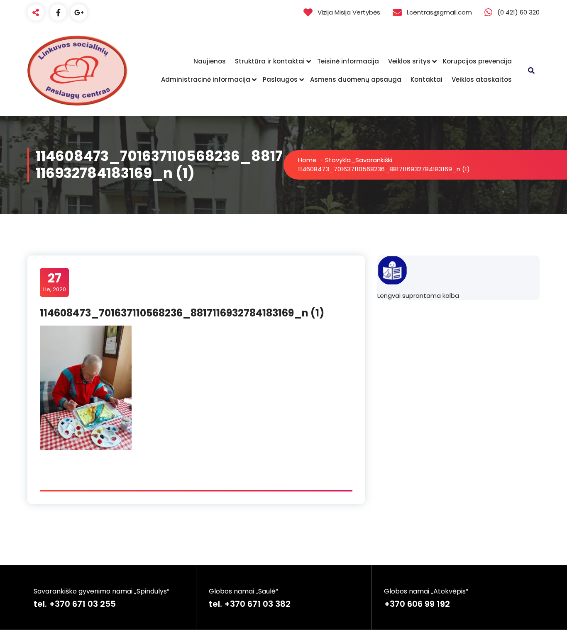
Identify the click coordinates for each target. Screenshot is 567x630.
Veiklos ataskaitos (482, 79)
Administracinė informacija (205, 79)
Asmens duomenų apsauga (355, 79)
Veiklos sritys (409, 61)
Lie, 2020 (54, 282)
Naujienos (209, 61)
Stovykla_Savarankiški (358, 160)
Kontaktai (426, 79)
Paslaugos (280, 79)
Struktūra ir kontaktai (270, 61)
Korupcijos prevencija (477, 61)
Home (307, 160)
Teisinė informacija (348, 61)
